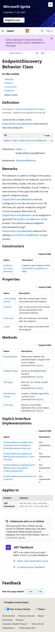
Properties (9, 90)
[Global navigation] (3, 30)
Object (19, 149)
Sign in (49, 30)
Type (32, 382)
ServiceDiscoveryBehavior (27, 219)
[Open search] (42, 30)
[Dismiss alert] (50, 4)
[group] (27, 141)
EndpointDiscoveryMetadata (17, 123)
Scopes (7, 326)
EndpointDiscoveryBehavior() (8, 268)
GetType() (8, 382)
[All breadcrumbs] (4, 53)
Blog (40, 615)
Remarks (9, 83)
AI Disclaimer (8, 615)
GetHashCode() (10, 370)
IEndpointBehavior (26, 160)
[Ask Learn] (37, 53)
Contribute (7, 620)
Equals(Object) (10, 356)
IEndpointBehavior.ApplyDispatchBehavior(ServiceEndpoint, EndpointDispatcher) (19, 468)
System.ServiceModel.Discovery (30, 109)
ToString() (8, 404)
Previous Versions (26, 615)
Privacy (19, 620)
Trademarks (7, 628)
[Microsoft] (27, 31)
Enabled (6, 211)
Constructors (11, 86)
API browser (15, 53)
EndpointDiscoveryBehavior (17, 215)
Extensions (9, 318)
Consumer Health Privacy (14, 624)
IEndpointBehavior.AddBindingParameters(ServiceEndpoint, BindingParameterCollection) (18, 445)
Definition (9, 79)
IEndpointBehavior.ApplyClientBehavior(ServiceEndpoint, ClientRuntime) (19, 456)
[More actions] (50, 53)
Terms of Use (37, 624)
